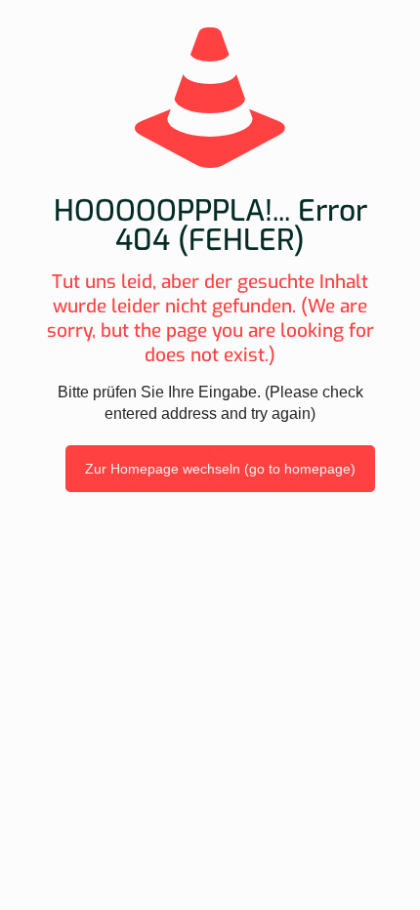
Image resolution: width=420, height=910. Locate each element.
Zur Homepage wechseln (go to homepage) (220, 468)
